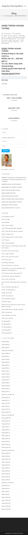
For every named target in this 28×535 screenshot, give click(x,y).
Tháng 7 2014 (5, 491)
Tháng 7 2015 (5, 462)
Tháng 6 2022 (5, 362)
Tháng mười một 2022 (7, 350)
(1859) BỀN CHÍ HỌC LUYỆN (8, 184)
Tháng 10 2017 (5, 397)
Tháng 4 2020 (5, 368)
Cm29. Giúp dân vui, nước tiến (9, 315)
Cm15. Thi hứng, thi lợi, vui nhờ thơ (10, 265)
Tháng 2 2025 (5, 347)
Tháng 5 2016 (5, 432)
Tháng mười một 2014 (7, 482)
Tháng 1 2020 (5, 371)
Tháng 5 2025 (5, 341)
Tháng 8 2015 (5, 459)
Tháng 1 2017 (5, 409)
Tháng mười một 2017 (7, 394)
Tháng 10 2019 (5, 377)
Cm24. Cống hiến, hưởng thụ (8, 298)
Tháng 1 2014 (5, 509)
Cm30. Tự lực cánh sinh (7, 318)
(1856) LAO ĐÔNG (6, 193)
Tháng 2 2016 (5, 441)
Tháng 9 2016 (5, 421)
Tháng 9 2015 (5, 456)
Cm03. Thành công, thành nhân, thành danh (12, 228)
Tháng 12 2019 (5, 374)
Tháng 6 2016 (5, 429)
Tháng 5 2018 (5, 382)
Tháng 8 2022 (5, 356)
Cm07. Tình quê (5, 240)
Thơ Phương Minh (6, 321)
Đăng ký (5, 150)
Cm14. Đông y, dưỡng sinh (8, 262)
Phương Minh (7, 33)
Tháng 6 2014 (5, 494)
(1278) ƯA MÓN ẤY (14, 118)
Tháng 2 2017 (5, 406)
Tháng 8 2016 (5, 424)
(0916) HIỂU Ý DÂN (14, 108)
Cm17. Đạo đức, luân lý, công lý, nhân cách (12, 273)
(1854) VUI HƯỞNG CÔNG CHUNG (10, 199)
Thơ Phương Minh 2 (6, 330)
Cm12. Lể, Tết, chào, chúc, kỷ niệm (10, 256)
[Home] (2, 15)
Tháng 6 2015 (5, 465)
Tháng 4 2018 (5, 385)
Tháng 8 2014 (5, 488)
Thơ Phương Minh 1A (7, 327)
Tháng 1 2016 (5, 444)
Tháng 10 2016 (5, 418)
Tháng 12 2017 (5, 391)
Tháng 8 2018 (5, 379)
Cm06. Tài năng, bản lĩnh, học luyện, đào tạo (12, 237)
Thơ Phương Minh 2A (7, 333)
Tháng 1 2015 (5, 476)
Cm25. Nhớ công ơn (6, 301)
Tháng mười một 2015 (7, 450)
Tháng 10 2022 (5, 353)
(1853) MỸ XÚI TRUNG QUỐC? (9, 202)
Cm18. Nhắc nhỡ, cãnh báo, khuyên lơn (11, 276)
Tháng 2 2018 (5, 388)
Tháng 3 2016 (5, 438)
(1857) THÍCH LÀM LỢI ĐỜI (8, 190)
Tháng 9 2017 (5, 400)
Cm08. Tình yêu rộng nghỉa (8, 243)
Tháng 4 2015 (5, 468)
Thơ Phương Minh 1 (6, 324)
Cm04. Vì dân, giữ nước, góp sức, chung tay (12, 231)
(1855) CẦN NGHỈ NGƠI (7, 196)
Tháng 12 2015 (5, 447)
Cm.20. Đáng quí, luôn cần (8, 216)
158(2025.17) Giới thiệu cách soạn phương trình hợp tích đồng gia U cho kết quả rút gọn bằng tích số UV (14, 179)
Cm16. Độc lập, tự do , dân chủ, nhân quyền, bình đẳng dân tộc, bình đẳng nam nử (13, 37)
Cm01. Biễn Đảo (5, 222)
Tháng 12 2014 (5, 479)
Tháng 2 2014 (5, 506)
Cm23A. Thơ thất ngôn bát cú (8, 289)
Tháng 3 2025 (5, 344)
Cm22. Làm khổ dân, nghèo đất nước (10, 287)
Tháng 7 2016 (5, 426)
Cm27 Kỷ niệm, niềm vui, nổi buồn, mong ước (12, 309)
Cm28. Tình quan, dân (7, 312)
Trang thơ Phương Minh (12, 6)
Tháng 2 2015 (5, 473)
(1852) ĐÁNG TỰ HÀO (7, 204)
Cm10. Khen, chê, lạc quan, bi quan (10, 250)
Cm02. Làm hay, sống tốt (10, 35)
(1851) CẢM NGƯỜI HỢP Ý (8, 207)
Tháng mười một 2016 (7, 415)
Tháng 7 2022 (5, 359)
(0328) (4, 49)
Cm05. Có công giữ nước (7, 234)
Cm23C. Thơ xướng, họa (7, 295)
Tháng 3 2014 (5, 503)
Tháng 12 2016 (5, 412)
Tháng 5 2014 (5, 497)
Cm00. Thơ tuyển (6, 219)
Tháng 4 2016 (5, 435)
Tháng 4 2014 (5, 500)
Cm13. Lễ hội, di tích (6, 259)
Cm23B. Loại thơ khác (7, 292)
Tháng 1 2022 (5, 365)
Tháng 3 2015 (5, 471)
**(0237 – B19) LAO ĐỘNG (14, 98)
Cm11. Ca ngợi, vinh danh (8, 253)
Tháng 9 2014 (5, 485)
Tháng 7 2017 (5, 403)
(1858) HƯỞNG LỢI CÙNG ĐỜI (9, 187)
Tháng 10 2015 (5, 453)
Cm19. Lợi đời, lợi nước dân (8, 279)
